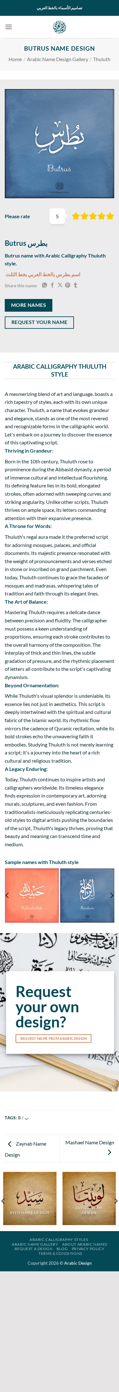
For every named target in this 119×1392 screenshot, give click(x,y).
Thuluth (101, 59)
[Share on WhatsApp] (44, 285)
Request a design (34, 1248)
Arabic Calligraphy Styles (59, 1239)
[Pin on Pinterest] (67, 285)
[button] (8, 27)
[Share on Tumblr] (75, 285)
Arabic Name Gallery (35, 1244)
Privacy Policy (88, 1248)
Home (15, 59)
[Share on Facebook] (52, 285)
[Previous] (7, 895)
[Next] (111, 895)
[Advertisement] (59, 1330)
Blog (62, 1248)
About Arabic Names (84, 1244)
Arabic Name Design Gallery (57, 59)
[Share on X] (60, 285)
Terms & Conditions (60, 1253)
